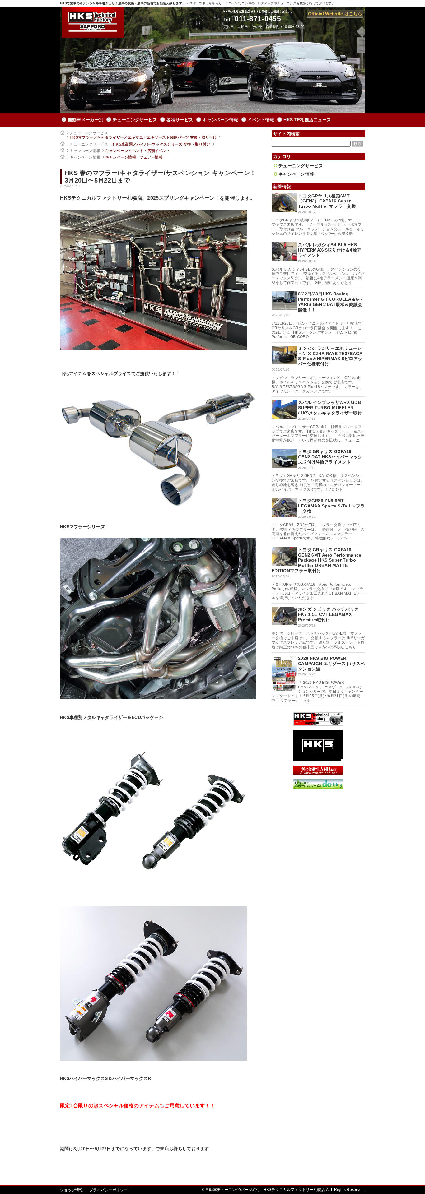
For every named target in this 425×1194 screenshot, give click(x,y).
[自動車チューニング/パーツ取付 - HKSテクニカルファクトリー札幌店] (93, 22)
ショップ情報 (71, 1190)
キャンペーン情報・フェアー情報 (134, 157)
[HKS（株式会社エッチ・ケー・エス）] (318, 759)
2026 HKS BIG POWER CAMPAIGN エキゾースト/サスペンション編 (331, 663)
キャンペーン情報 (220, 119)
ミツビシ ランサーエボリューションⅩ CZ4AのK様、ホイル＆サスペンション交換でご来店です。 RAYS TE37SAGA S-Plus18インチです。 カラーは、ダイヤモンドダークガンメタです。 (317, 384)
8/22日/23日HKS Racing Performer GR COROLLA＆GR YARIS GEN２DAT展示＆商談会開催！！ (330, 301)
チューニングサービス (135, 119)
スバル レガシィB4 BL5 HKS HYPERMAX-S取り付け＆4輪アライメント (329, 250)
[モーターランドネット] (318, 773)
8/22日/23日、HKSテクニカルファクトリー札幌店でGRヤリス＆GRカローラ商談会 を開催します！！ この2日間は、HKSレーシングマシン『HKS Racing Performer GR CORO (317, 330)
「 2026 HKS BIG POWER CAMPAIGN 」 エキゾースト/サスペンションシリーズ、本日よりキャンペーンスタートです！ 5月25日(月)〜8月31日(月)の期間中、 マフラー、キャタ (318, 691)
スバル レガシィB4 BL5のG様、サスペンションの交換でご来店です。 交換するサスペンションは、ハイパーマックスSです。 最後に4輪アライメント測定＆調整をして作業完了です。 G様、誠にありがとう (318, 276)
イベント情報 (261, 119)
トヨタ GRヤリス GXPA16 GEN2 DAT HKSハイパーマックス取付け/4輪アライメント (330, 457)
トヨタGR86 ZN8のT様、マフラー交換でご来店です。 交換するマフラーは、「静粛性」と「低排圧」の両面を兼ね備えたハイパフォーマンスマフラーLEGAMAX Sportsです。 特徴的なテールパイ (318, 531)
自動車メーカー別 (85, 119)
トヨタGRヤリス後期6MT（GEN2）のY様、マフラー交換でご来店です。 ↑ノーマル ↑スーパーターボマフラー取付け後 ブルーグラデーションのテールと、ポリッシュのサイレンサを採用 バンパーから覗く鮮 (318, 227)
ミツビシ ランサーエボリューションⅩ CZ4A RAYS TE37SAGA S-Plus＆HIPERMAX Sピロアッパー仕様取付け (330, 356)
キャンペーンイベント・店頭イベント (137, 151)
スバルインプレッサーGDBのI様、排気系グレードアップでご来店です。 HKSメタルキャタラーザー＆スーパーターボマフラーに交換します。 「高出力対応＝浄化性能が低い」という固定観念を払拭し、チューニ (318, 433)
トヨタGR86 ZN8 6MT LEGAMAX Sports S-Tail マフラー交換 (331, 506)
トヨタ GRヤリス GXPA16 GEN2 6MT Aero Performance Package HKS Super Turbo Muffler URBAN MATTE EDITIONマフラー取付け (317, 560)
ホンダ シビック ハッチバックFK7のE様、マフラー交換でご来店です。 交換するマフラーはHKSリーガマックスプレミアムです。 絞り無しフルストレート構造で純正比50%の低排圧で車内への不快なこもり (318, 640)
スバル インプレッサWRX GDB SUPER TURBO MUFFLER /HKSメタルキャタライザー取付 (330, 407)
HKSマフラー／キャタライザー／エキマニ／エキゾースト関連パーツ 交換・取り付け (143, 137)
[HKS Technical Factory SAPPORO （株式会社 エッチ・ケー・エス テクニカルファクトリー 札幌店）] (318, 724)
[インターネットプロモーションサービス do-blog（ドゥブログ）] (318, 786)
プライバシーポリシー (108, 1190)
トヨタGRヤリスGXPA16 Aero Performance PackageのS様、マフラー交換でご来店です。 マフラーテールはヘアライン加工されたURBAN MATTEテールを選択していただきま (318, 591)
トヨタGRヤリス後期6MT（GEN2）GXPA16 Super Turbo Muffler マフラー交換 (327, 201)
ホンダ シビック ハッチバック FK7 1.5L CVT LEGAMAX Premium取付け (328, 614)
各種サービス (179, 119)
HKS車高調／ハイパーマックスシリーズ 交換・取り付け (161, 144)
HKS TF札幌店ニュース (307, 119)
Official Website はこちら (335, 13)
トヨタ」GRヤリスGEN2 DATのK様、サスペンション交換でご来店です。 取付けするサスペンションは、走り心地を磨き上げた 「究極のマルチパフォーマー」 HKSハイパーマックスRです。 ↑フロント (318, 482)
